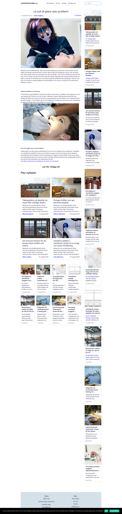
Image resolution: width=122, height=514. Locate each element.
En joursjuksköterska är (92, 276)
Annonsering (50, 3)
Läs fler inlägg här (51, 167)
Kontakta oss (72, 3)
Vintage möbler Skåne (92, 78)
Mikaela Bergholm (27, 214)
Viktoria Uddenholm (59, 214)
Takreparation (91, 39)
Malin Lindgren (26, 257)
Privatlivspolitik (114, 511)
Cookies (64, 3)
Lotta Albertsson (58, 257)
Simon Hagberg (38, 15)
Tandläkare (78, 15)
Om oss (58, 3)
